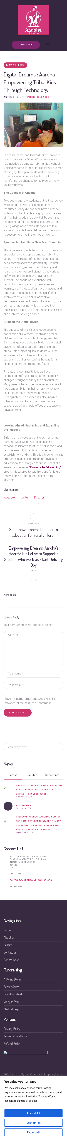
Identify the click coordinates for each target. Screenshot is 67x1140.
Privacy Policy (12, 1029)
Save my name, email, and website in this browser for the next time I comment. (30, 701)
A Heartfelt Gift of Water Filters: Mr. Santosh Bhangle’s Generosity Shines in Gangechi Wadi (39, 789)
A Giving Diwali (12, 979)
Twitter (24, 497)
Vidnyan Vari (11, 1002)
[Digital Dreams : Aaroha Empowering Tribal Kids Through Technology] (33, 124)
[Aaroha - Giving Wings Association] (33, 20)
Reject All (33, 1132)
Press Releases (38, 97)
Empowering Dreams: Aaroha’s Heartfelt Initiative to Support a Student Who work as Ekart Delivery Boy (33, 556)
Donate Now (11, 960)
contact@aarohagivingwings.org (31, 880)
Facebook (9, 497)
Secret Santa (11, 987)
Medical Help (11, 1009)
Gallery (8, 945)
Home (7, 930)
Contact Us (10, 952)
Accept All (33, 1113)
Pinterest (39, 497)
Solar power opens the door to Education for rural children (33, 532)
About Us (9, 937)
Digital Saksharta (14, 994)
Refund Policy (25, 805)
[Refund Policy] (8, 806)
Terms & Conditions (15, 1036)
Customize (33, 1122)
